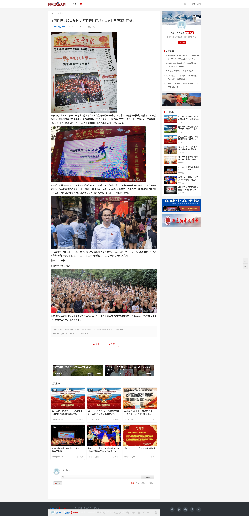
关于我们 (78, 508)
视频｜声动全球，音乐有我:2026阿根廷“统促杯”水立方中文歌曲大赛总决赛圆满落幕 (103, 450)
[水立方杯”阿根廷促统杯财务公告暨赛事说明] (68, 435)
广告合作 (87, 508)
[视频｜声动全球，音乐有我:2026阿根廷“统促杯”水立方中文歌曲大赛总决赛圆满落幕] (104, 435)
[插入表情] (63, 477)
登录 (193, 4)
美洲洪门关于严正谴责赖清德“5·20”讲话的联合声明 (188, 189)
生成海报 (119, 354)
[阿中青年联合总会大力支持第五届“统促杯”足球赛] (170, 127)
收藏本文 (91, 27)
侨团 (82, 4)
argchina (129, 512)
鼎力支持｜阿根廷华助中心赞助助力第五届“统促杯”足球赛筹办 (67, 413)
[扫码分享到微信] (127, 354)
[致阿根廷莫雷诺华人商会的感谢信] (140, 435)
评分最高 (150, 483)
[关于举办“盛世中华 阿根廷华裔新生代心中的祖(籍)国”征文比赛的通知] (140, 398)
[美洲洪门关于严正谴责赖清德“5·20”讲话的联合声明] (170, 187)
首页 (75, 4)
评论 (148, 477)
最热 (143, 483)
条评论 (58, 483)
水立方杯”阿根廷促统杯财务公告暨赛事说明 (67, 450)
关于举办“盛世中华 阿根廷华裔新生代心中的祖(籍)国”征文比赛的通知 (140, 413)
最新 (132, 483)
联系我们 (97, 508)
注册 (199, 4)
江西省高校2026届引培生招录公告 (180, 71)
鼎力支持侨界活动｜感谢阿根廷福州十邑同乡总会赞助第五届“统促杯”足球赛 (103, 413)
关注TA (182, 42)
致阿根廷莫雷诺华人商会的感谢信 (139, 448)
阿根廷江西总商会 (58, 27)
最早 (138, 483)
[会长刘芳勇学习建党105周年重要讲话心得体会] (170, 147)
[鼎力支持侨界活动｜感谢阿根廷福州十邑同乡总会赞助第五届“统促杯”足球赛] (104, 398)
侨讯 (61, 13)
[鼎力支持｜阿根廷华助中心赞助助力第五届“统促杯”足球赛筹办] (68, 398)
